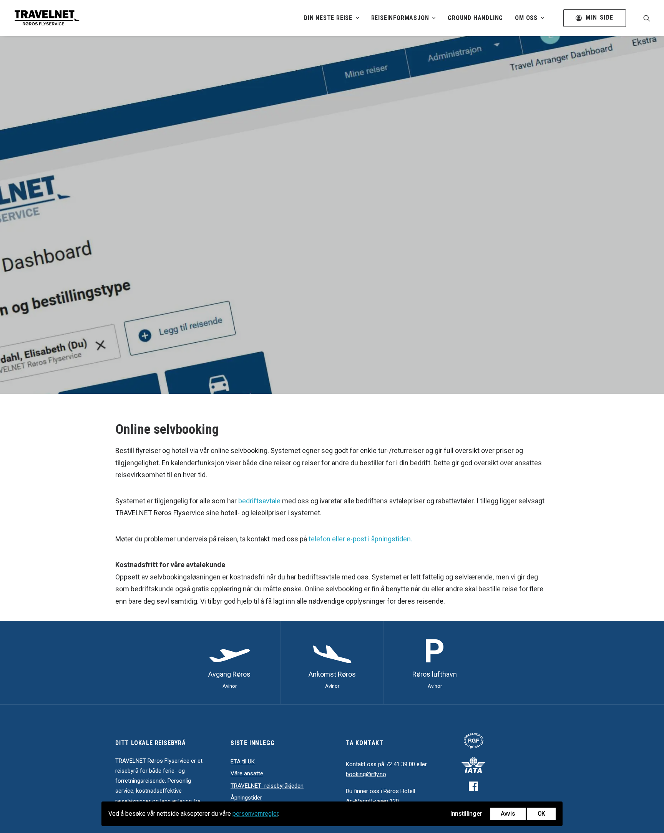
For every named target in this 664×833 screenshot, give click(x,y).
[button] (646, 18)
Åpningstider (246, 797)
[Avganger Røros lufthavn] (229, 662)
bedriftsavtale (259, 501)
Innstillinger (466, 813)
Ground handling (475, 18)
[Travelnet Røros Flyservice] (47, 18)
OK (541, 813)
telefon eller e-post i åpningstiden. (360, 539)
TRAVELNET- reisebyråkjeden (267, 785)
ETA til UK (243, 761)
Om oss (526, 18)
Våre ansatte (247, 773)
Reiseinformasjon (400, 18)
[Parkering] (434, 662)
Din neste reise (328, 18)
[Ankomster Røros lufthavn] (332, 662)
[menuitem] (332, 18)
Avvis (508, 813)
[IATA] (473, 765)
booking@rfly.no (366, 774)
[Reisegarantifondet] (473, 741)
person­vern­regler (255, 813)
